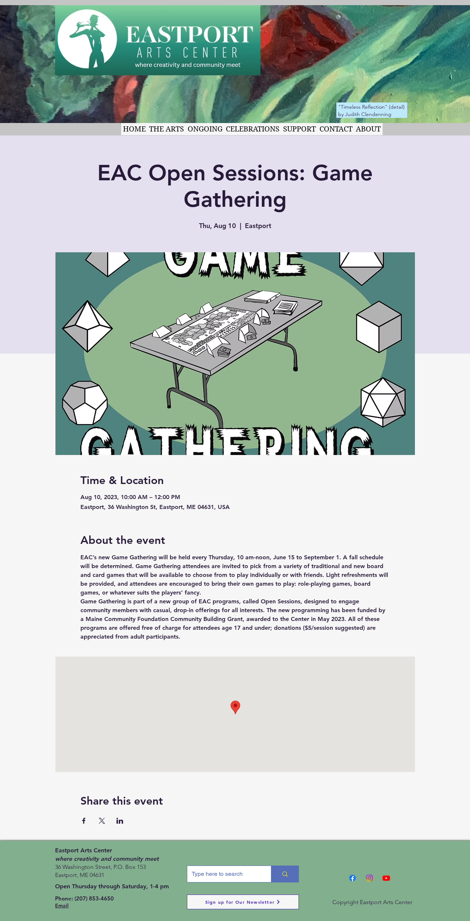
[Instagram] (369, 878)
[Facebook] (352, 878)
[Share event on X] (101, 821)
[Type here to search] (285, 874)
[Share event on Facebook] (83, 821)
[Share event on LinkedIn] (119, 821)
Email (62, 905)
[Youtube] (386, 878)
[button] (167, 129)
